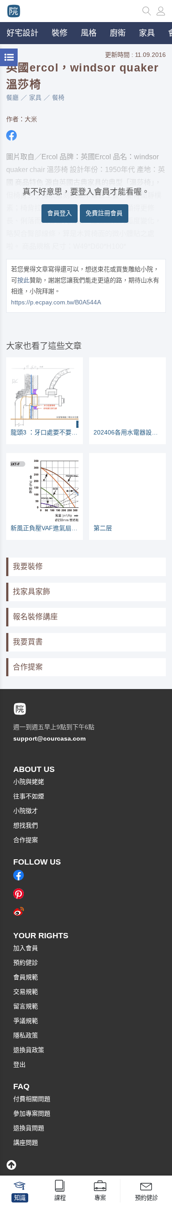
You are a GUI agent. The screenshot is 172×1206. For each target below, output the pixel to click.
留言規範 (25, 1006)
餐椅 (58, 97)
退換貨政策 (28, 1049)
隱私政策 (25, 1035)
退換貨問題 (28, 1127)
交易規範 (25, 991)
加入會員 (25, 947)
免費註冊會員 (104, 213)
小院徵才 (25, 810)
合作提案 (28, 667)
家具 (35, 97)
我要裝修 (28, 566)
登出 (19, 1064)
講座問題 (25, 1142)
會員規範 (25, 977)
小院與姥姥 (28, 781)
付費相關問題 (31, 1098)
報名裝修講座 (35, 617)
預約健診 (25, 962)
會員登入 (59, 213)
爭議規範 (25, 1020)
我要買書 (28, 642)
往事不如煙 (28, 796)
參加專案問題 (31, 1113)
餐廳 (12, 97)
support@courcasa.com (49, 738)
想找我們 (25, 825)
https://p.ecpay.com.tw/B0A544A (56, 302)
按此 (23, 280)
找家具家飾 (31, 592)
